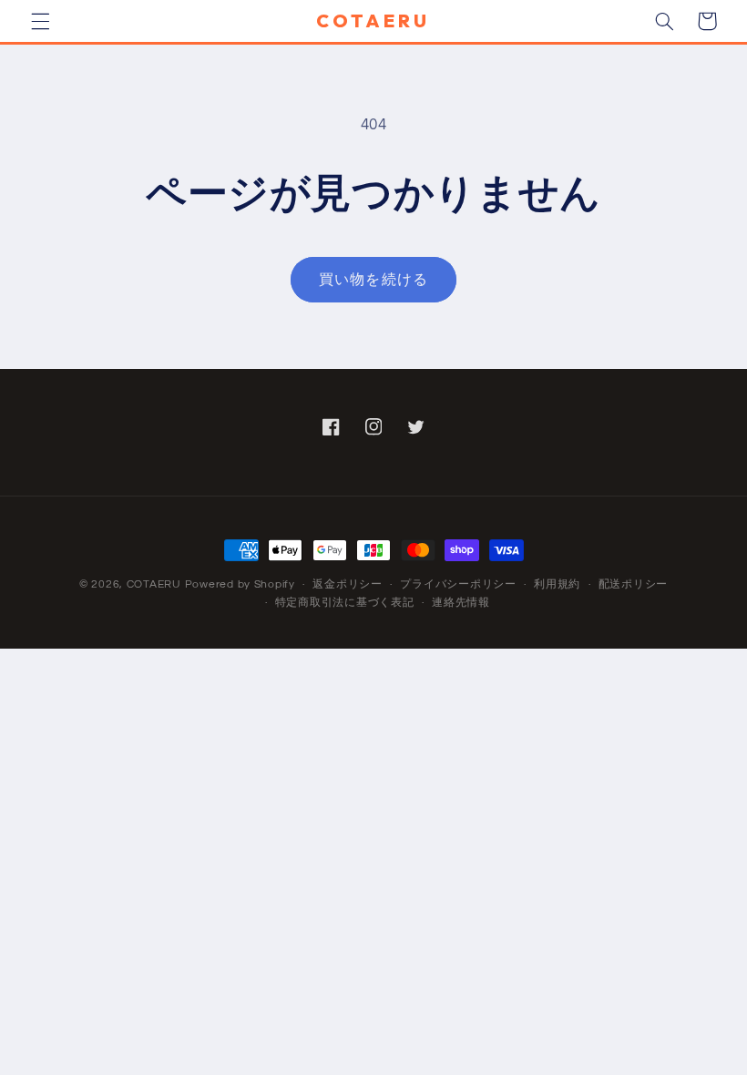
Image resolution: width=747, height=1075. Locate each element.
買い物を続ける (373, 279)
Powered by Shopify (240, 584)
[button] (40, 21)
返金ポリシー (347, 584)
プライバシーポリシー (458, 584)
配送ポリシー (633, 584)
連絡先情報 (461, 603)
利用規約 (557, 584)
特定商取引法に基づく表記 (344, 603)
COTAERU (154, 584)
